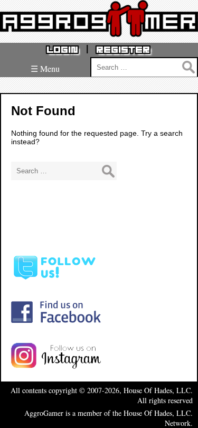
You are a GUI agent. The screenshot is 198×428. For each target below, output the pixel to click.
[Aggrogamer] (99, 29)
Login (62, 50)
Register (123, 50)
